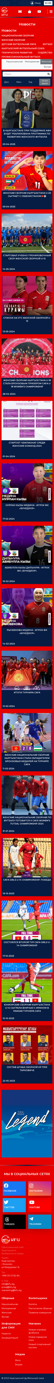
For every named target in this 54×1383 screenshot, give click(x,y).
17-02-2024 (9, 519)
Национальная (10, 1304)
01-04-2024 (9, 456)
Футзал (5, 1317)
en (49, 3)
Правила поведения (40, 1312)
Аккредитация (10, 1338)
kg (46, 3)
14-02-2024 (9, 644)
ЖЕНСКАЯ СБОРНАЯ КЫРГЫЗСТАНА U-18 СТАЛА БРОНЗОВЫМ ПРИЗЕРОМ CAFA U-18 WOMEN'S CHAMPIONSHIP (27, 383)
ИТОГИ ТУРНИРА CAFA (27, 692)
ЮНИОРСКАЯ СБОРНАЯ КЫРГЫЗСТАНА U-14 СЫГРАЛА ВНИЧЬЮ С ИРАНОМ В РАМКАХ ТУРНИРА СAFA (27, 1008)
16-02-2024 (9, 581)
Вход (38, 3)
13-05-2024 (9, 331)
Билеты (33, 1304)
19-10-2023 (8, 893)
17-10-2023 (8, 956)
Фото (18, 1360)
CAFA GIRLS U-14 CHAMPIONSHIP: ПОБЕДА (27, 880)
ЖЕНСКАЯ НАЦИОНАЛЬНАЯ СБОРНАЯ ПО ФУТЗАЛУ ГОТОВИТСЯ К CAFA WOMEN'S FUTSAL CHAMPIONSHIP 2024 (27, 820)
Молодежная (9, 1308)
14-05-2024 (9, 269)
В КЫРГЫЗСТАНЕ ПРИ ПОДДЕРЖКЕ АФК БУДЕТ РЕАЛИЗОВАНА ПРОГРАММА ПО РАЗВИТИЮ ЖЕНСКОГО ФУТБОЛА (27, 133)
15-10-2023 (8, 1018)
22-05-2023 (9, 1081)
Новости (9, 30)
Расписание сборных (40, 1308)
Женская (7, 1312)
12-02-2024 (9, 706)
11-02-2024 (8, 768)
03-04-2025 (9, 144)
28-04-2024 (9, 394)
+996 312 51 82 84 (11, 1275)
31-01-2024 (8, 831)
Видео (18, 1364)
